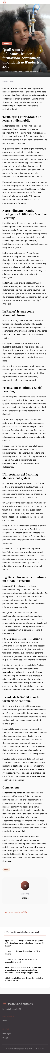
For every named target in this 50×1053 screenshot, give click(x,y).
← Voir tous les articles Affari (15, 912)
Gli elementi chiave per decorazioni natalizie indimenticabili (24, 979)
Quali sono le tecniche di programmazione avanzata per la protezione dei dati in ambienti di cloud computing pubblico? (23, 970)
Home (4, 1021)
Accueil (5, 81)
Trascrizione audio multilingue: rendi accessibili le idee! (21, 960)
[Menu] (45, 2)
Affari (7, 43)
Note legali (6, 1034)
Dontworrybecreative (20, 1003)
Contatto (5, 1038)
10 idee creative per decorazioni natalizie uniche (22, 952)
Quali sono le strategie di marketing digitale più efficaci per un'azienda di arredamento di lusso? (24, 943)
